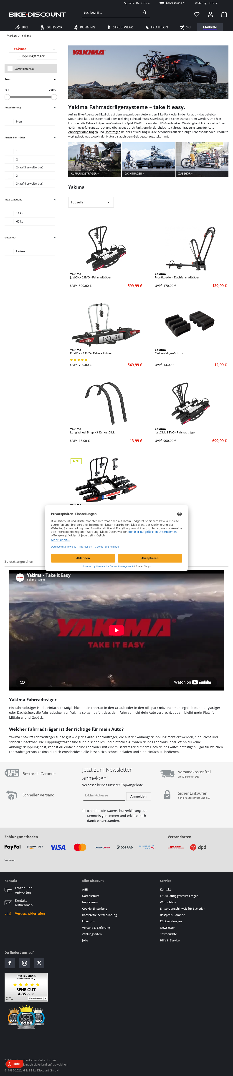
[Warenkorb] (222, 14)
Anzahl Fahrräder (15, 137)
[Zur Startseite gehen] (37, 14)
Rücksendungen (171, 921)
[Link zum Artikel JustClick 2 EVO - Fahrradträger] (106, 248)
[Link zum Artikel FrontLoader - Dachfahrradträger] (191, 248)
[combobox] (111, 12)
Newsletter (167, 928)
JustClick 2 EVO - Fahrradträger (90, 275)
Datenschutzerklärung (124, 810)
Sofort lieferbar (24, 69)
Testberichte (168, 934)
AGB (85, 889)
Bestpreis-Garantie (172, 915)
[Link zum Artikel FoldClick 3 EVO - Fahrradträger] (106, 479)
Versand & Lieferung (96, 928)
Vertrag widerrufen (30, 913)
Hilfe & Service (170, 940)
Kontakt (165, 889)
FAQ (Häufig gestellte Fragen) (179, 896)
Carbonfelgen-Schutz (169, 351)
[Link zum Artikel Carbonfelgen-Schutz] (191, 324)
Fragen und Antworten (24, 890)
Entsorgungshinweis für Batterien (182, 909)
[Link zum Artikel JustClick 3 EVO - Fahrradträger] (191, 403)
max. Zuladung (13, 199)
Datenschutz (90, 896)
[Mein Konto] (210, 14)
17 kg (19, 213)
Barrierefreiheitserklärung (99, 915)
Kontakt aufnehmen (24, 902)
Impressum (90, 902)
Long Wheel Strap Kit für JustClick (92, 430)
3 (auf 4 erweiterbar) (29, 183)
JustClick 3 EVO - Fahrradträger (175, 430)
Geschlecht (11, 237)
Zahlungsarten (92, 934)
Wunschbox (168, 902)
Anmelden (138, 796)
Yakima (20, 49)
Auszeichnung (13, 107)
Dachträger (112, 132)
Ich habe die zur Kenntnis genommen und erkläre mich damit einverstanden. (117, 815)
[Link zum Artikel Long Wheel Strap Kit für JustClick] (106, 403)
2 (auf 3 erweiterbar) (29, 167)
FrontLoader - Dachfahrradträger (177, 275)
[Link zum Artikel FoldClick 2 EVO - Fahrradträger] (106, 324)
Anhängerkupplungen (83, 132)
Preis (7, 79)
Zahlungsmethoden (21, 836)
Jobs (85, 940)
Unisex (20, 251)
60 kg (19, 221)
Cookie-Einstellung (94, 909)
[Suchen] (144, 12)
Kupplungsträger (32, 56)
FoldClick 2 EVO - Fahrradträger (91, 351)
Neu (19, 121)
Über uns (88, 921)
